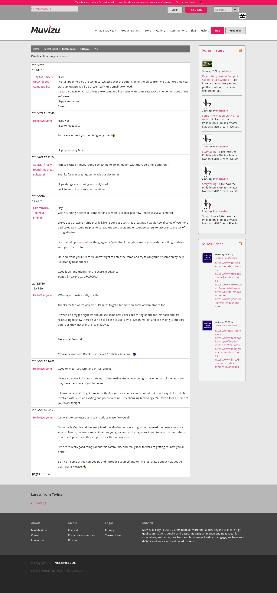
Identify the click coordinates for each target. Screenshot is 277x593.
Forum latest (213, 50)
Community (177, 30)
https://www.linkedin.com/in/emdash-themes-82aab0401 (228, 363)
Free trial (235, 30)
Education (37, 540)
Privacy (109, 530)
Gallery (160, 30)
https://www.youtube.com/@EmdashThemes (228, 302)
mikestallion (222, 110)
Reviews (73, 540)
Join (196, 9)
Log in (175, 9)
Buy (217, 30)
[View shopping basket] (242, 15)
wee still (84, 242)
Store (148, 30)
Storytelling (209, 151)
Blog (193, 30)
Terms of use (113, 535)
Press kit (73, 530)
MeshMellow (39, 530)
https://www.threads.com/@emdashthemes (228, 277)
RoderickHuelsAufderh (226, 258)
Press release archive (81, 535)
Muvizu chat (212, 244)
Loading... (41, 503)
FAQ (96, 49)
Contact (36, 535)
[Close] (201, 2)
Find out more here (185, 2)
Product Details (130, 30)
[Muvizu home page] (45, 29)
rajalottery (226, 71)
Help (204, 30)
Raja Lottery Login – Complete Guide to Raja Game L (221, 78)
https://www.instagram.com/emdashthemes (228, 352)
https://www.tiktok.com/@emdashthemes (228, 286)
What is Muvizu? (105, 30)
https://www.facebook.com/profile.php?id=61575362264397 (228, 341)
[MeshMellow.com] (65, 563)
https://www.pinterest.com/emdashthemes (228, 266)
